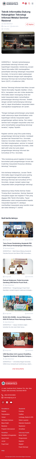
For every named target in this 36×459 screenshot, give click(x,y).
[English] (26, 3)
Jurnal (3, 441)
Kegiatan (21, 441)
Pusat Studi (4, 444)
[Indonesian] (23, 3)
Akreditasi (22, 429)
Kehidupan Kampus (7, 420)
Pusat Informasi (23, 447)
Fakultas (21, 411)
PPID (2, 450)
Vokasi (3, 417)
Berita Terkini (23, 435)
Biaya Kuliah (5, 423)
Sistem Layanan (23, 420)
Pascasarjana (5, 414)
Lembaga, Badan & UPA (26, 417)
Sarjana (3, 411)
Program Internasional (8, 429)
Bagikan (31, 24)
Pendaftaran (5, 408)
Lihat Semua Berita (18, 369)
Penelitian (4, 432)
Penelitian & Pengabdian (8, 435)
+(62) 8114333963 (10, 395)
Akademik (22, 408)
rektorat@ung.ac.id (10, 397)
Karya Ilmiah (5, 438)
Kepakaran (22, 426)
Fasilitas (21, 414)
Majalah (21, 444)
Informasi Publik (24, 432)
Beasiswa (4, 426)
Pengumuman (23, 438)
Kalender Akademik (25, 423)
